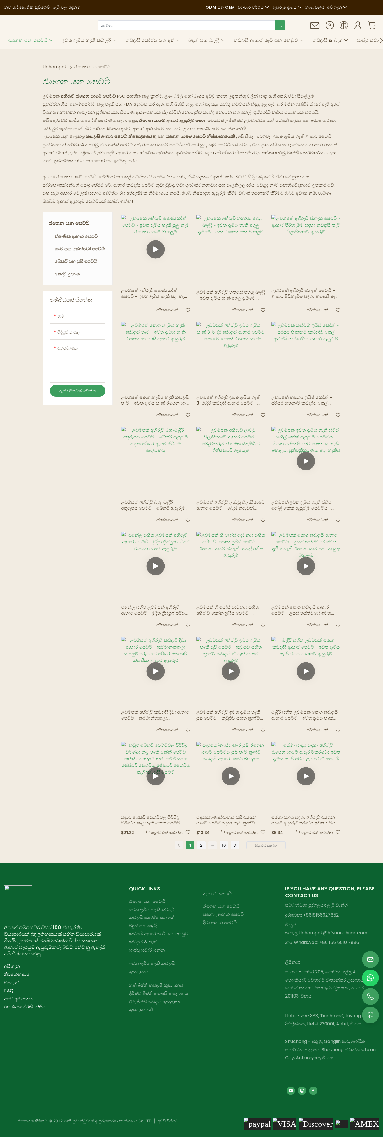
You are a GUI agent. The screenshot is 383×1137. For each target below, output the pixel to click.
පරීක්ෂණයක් (167, 309)
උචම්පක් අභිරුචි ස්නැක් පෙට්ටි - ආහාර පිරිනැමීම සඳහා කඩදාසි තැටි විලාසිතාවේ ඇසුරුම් (305, 294)
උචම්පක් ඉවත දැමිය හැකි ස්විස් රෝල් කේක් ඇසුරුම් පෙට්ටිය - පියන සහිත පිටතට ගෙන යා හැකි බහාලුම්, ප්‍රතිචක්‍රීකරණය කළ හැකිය (305, 505)
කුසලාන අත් (141, 1009)
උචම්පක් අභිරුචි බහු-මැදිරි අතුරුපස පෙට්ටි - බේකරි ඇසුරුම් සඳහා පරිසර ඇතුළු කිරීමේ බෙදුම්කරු (153, 505)
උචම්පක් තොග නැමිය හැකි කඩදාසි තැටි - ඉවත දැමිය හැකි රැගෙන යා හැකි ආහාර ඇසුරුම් (155, 400)
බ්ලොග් (11, 982)
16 (224, 845)
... (212, 844)
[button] (381, 40)
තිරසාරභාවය (17, 974)
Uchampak (55, 67)
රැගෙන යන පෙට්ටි (92, 67)
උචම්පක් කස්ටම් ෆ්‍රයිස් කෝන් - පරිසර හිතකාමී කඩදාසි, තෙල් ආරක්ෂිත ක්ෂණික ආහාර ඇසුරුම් (303, 400)
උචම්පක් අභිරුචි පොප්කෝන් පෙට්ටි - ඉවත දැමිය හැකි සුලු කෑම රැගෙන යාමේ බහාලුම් (154, 294)
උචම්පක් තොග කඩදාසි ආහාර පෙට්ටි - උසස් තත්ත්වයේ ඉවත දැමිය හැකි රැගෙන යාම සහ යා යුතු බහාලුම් (304, 610)
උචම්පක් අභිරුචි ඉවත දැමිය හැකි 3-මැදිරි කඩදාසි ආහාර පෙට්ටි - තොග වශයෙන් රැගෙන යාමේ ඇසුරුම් (228, 400)
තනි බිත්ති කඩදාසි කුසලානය (156, 985)
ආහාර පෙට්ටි (217, 893)
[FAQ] (330, 27)
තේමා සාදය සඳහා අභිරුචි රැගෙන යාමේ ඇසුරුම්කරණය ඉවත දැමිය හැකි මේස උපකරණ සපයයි (303, 820)
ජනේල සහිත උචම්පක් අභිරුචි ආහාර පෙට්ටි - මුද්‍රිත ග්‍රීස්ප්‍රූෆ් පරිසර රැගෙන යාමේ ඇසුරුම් (154, 610)
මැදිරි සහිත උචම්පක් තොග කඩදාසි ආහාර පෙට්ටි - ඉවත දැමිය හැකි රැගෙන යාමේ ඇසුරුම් (304, 715)
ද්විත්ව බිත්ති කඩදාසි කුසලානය (158, 993)
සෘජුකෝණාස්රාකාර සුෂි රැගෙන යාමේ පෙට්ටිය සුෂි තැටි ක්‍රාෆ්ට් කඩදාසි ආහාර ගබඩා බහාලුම (226, 820)
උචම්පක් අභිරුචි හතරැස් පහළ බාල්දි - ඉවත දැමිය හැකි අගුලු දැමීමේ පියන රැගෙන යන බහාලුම (230, 295)
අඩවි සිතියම (167, 1120)
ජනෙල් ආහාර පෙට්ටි (223, 914)
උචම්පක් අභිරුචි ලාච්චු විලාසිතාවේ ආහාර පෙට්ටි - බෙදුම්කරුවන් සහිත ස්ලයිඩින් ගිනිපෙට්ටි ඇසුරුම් (230, 505)
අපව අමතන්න (18, 999)
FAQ (8, 990)
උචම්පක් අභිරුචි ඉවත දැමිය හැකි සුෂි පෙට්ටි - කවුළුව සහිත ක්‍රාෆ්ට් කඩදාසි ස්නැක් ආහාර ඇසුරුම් (228, 715)
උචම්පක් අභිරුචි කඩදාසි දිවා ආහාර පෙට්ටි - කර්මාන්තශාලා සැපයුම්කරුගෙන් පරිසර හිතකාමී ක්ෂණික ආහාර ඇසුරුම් (155, 715)
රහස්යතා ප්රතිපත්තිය (25, 1006)
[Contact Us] (315, 28)
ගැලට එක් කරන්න (167, 832)
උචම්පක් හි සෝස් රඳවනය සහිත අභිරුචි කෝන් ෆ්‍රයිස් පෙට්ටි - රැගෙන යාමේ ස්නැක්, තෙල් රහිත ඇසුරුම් (227, 610)
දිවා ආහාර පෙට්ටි (220, 922)
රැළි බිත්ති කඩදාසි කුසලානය (156, 1001)
